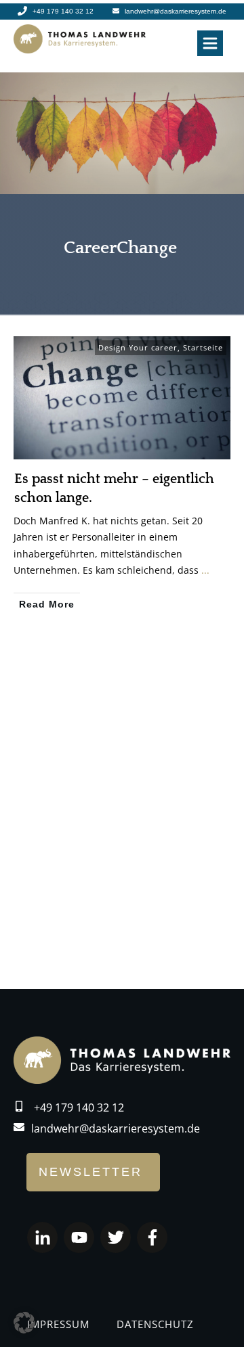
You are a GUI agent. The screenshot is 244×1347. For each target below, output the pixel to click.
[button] (24, 1322)
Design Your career (138, 347)
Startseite (203, 347)
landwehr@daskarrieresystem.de (115, 1128)
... (205, 570)
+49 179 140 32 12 (79, 1107)
